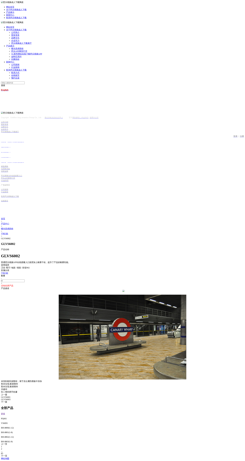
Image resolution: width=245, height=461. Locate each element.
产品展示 (10, 12)
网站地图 (5, 458)
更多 (3, 414)
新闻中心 (10, 15)
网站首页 (10, 7)
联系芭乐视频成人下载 (16, 18)
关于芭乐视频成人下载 (16, 10)
